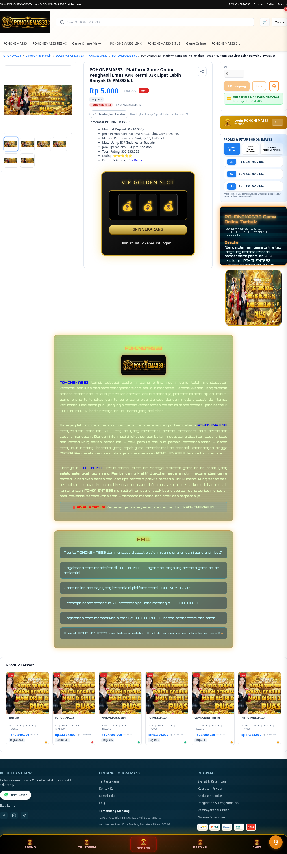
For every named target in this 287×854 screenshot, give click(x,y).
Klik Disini (135, 160)
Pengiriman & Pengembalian (218, 803)
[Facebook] (4, 815)
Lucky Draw (232, 148)
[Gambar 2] (27, 144)
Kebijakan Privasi (210, 789)
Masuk (282, 4)
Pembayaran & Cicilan (213, 810)
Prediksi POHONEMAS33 (272, 148)
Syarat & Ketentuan (212, 781)
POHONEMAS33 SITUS (163, 43)
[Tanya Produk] (274, 86)
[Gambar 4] (60, 144)
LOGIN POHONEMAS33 (70, 55)
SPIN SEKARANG (148, 229)
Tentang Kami (109, 781)
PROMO (30, 847)
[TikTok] (24, 815)
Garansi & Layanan (211, 817)
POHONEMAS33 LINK (126, 43)
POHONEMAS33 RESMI (50, 43)
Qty (226, 66)
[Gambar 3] (44, 144)
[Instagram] (14, 815)
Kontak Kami (108, 789)
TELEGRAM (87, 847)
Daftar (270, 4)
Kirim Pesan (18, 795)
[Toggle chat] (276, 842)
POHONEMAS (94, 468)
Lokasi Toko (107, 796)
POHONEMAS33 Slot (226, 43)
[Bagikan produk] (202, 71)
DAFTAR (143, 848)
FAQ (102, 803)
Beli (259, 86)
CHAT (256, 847)
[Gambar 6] (27, 160)
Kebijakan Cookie (210, 796)
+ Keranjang (237, 86)
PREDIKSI (200, 847)
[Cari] (62, 22)
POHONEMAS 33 (212, 425)
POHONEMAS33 (239, 4)
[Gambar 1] (11, 144)
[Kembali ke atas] (277, 831)
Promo (258, 4)
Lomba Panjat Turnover (250, 149)
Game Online (196, 43)
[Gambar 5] (11, 160)
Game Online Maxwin (88, 43)
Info (277, 122)
